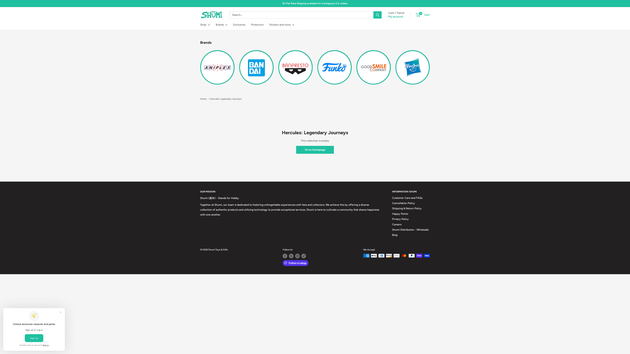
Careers (396, 224)
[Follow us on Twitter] (291, 256)
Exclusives (239, 24)
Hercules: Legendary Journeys (226, 99)
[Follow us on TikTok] (303, 256)
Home (203, 99)
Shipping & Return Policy (407, 208)
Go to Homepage (315, 149)
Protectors (257, 24)
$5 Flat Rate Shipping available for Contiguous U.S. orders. (315, 3)
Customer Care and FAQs (407, 197)
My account (395, 16)
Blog (394, 234)
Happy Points (400, 213)
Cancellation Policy (403, 203)
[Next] (430, 65)
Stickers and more (280, 24)
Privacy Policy (400, 219)
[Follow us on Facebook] (285, 256)
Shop (203, 24)
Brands (220, 24)
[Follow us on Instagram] (297, 256)
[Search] (377, 15)
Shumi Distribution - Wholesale (410, 229)
